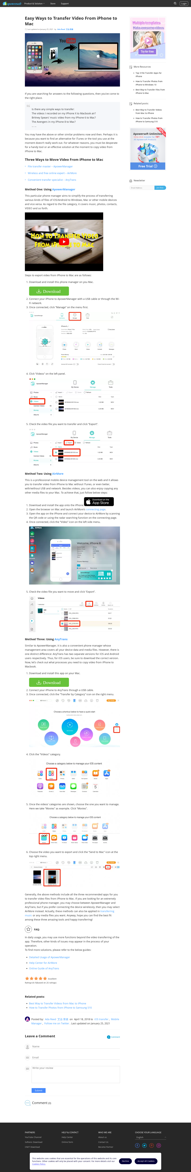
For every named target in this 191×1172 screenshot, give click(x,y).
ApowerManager (63, 189)
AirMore (57, 474)
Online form (67, 1142)
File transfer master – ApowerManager (50, 166)
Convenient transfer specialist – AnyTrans (52, 179)
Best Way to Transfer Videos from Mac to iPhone (57, 1003)
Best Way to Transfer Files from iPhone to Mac (150, 91)
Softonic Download (33, 1142)
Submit (38, 1090)
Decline (125, 1161)
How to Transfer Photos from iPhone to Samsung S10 (60, 1007)
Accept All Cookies (146, 1161)
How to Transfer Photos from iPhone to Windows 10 (149, 83)
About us (102, 1137)
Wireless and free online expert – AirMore (52, 173)
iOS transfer (101, 1019)
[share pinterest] (151, 1145)
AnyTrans (61, 639)
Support (65, 3)
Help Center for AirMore (43, 962)
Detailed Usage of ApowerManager (49, 957)
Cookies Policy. (39, 1164)
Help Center (67, 1137)
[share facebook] (137, 1145)
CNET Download (32, 1147)
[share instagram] (158, 1145)
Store (52, 3)
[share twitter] (144, 1145)
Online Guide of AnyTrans (44, 968)
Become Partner (105, 1147)
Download (52, 291)
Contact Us (103, 1142)
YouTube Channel (33, 1137)
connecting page (95, 509)
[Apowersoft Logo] (12, 3)
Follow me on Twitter (56, 1023)
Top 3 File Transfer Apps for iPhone (149, 75)
